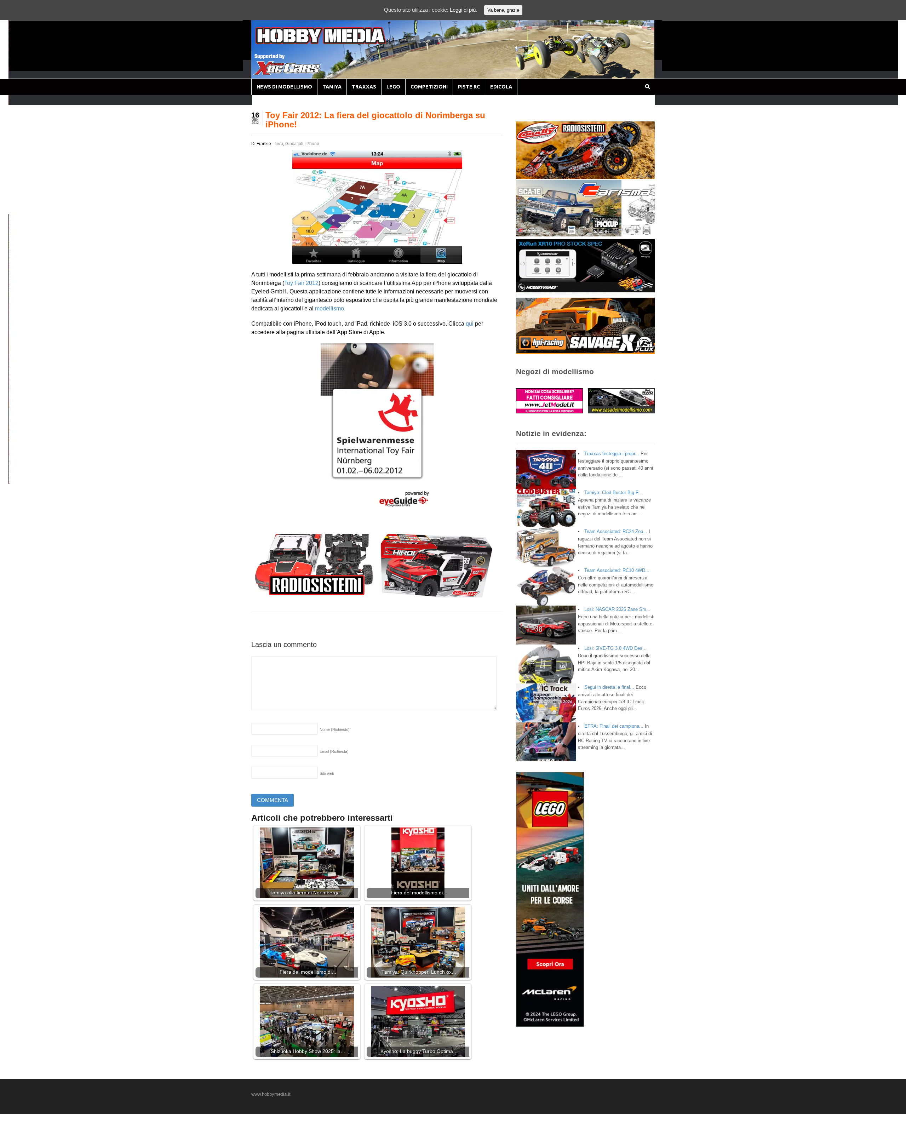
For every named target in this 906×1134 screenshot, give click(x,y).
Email (334, 751)
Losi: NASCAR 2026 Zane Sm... (617, 609)
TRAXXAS (364, 87)
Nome (335, 729)
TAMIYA (332, 87)
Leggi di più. (463, 10)
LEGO (393, 87)
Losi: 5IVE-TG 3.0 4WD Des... (615, 648)
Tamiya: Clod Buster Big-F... (613, 492)
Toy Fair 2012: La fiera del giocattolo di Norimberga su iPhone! (375, 119)
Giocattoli (294, 143)
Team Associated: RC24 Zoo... (615, 531)
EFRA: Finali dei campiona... (613, 726)
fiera (279, 143)
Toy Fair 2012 (301, 283)
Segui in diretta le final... (609, 687)
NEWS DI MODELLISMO (284, 87)
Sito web (327, 773)
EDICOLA (501, 87)
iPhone (312, 143)
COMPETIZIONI (429, 87)
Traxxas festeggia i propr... (611, 453)
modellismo (329, 308)
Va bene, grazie (503, 10)
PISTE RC (469, 87)
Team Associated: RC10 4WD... (616, 570)
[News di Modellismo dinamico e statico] (334, 43)
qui (470, 324)
